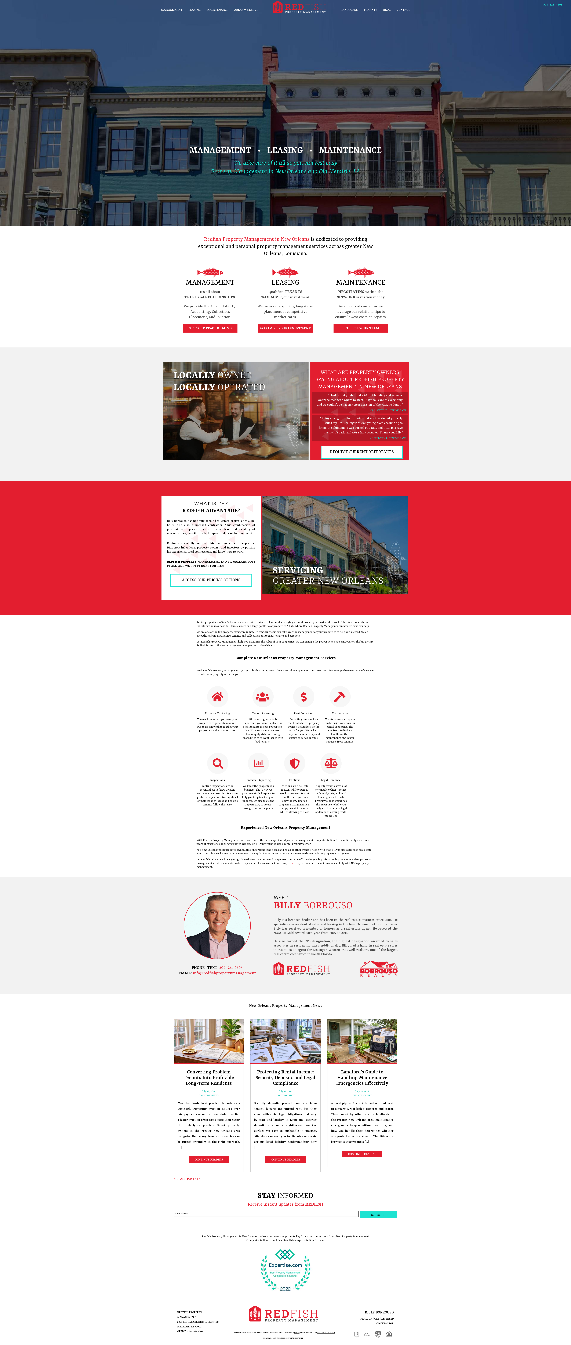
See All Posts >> (187, 1179)
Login (296, 1332)
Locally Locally (219, 381)
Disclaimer (298, 1338)
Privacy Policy (269, 1338)
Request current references (362, 452)
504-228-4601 (552, 5)
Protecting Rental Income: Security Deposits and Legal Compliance (285, 1077)
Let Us (360, 328)
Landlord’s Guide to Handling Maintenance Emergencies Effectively (362, 1077)
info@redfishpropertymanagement (224, 973)
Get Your (210, 328)
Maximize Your (285, 328)
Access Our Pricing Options (211, 580)
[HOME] (299, 7)
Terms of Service (284, 1338)
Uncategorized (209, 1095)
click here (293, 863)
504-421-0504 (231, 968)
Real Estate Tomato (326, 1332)
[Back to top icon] (557, 1339)
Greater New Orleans (328, 576)
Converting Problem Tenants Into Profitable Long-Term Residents (209, 1077)
